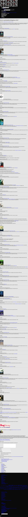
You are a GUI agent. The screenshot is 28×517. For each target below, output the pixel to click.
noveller (10, 488)
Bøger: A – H (4, 8)
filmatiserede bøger (12, 487)
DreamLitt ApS (11, 129)
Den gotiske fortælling (4, 14)
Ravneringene (15, 353)
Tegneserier (2, 472)
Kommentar (1, 447)
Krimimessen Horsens (10, 315)
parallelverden (15, 488)
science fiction (19, 429)
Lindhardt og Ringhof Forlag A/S (13, 322)
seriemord (26, 488)
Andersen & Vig (5, 218)
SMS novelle (2, 469)
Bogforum (13, 429)
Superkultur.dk (3, 499)
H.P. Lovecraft (3, 494)
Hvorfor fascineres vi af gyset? (5, 13)
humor (25, 487)
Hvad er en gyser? (3, 507)
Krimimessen (2, 480)
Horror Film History (3, 496)
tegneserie (10, 489)
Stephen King (3, 10)
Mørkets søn (12, 171)
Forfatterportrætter (3, 467)
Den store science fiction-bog (11, 417)
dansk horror (25, 486)
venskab (21, 489)
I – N (4, 9)
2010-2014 (15, 485)
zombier (23, 489)
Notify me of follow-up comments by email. (6, 452)
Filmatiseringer (4, 11)
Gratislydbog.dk (3, 479)
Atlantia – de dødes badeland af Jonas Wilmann (6, 459)
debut (5, 487)
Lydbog (2, 468)
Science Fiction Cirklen (10, 36)
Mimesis (18, 231)
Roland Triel (15, 116)
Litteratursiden (2, 488)
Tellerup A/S (5, 62)
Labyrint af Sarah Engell (4, 461)
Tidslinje (2, 16)
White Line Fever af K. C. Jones (5, 460)
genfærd (16, 487)
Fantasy (15, 429)
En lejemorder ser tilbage (4, 492)
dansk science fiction (2, 487)
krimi (27, 487)
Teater (2, 471)
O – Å (4, 505)
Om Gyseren (3, 513)
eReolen (2, 478)
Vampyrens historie (4, 15)
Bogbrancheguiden (3, 477)
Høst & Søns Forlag (9, 207)
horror (16, 429)
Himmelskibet (3, 495)
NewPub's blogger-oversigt (4, 483)
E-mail (1, 450)
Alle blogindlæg (3, 503)
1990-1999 (7, 485)
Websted (1, 451)
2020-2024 (25, 485)
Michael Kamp (1, 62)
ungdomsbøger (16, 489)
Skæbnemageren (18, 77)
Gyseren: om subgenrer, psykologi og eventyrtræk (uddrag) (9, 12)
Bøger (2, 464)
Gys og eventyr (3, 509)
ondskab (13, 488)
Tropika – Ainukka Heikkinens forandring (18, 125)
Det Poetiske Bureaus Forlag (7, 44)
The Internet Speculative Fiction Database (6, 500)
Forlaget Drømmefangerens (18, 150)
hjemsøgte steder (21, 487)
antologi (13, 486)
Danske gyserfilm (3, 15)
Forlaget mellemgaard (6, 28)
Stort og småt (1, 18)
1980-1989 (4, 485)
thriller (13, 489)
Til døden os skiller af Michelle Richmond (4, 439)
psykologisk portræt (19, 488)
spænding (5, 489)
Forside (2, 7)
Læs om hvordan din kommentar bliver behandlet (17, 456)
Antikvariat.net (3, 474)
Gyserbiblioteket (3, 493)
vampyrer (19, 489)
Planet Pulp (2, 497)
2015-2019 (20, 485)
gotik (18, 487)
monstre (6, 488)
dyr (6, 487)
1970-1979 (2, 485)
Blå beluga (16, 167)
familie (7, 487)
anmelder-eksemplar (9, 486)
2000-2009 (10, 485)
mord (7, 488)
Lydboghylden (3, 482)
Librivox (2, 481)
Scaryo (2, 498)
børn (18, 486)
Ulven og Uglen (5, 80)
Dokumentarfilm (3, 465)
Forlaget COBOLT (11, 42)
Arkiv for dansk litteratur (4, 475)
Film (1, 466)
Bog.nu (2, 476)
